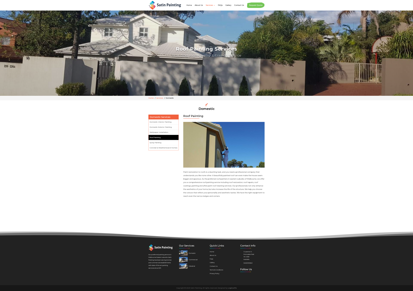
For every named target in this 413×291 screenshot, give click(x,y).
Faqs (211, 259)
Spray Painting (155, 143)
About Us (199, 5)
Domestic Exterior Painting (161, 127)
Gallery (228, 5)
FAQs (220, 5)
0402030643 (247, 263)
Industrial (192, 266)
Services (209, 5)
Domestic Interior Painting (161, 122)
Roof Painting (155, 137)
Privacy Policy (214, 273)
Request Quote (255, 5)
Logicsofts (232, 288)
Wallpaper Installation (159, 132)
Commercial (193, 259)
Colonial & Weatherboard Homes (163, 148)
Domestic (192, 253)
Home (189, 5)
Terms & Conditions (216, 270)
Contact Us (239, 5)
